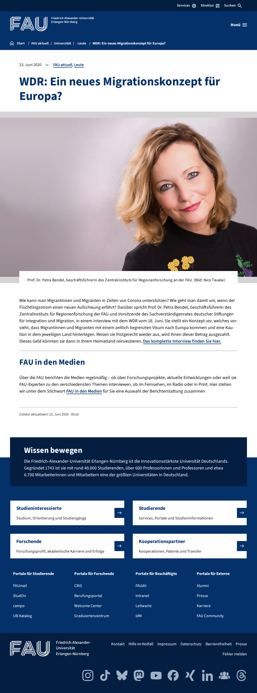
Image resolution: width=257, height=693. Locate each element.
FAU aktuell (62, 65)
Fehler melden (235, 654)
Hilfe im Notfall (140, 644)
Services (183, 5)
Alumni (203, 586)
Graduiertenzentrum (91, 616)
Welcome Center (88, 606)
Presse (202, 596)
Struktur (207, 5)
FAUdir (141, 586)
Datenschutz (191, 644)
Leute (79, 65)
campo (19, 606)
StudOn (19, 596)
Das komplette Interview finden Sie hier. (182, 341)
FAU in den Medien (84, 391)
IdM (139, 616)
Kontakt (117, 644)
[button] (67, 512)
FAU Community (210, 616)
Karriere (204, 606)
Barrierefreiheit (219, 644)
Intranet (142, 596)
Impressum (166, 644)
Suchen (230, 5)
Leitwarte (144, 606)
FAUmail (20, 586)
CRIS (78, 586)
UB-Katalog (22, 616)
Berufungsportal (88, 596)
